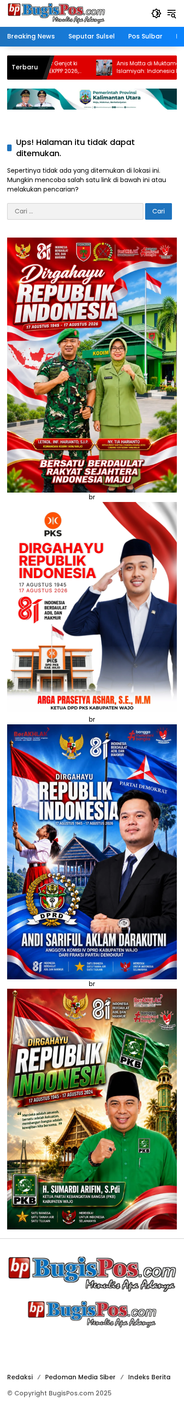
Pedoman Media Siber (80, 1377)
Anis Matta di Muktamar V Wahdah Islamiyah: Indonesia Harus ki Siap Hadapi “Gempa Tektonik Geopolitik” (120, 67)
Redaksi (20, 1377)
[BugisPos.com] (56, 13)
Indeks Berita (149, 1377)
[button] (156, 13)
